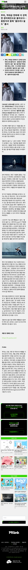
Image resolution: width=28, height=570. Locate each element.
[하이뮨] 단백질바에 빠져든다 (7, 488)
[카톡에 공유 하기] (7, 55)
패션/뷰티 (3, 12)
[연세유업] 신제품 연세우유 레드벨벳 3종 (6, 466)
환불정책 (24, 542)
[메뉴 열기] (25, 1)
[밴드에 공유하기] (15, 55)
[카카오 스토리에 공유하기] (10, 55)
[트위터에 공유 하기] (5, 55)
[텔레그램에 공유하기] (17, 55)
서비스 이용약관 (5, 542)
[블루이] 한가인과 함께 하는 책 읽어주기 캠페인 (20, 466)
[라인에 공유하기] (12, 55)
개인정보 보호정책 (15, 542)
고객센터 (15, 544)
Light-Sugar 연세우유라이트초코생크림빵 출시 (20, 450)
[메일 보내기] (20, 55)
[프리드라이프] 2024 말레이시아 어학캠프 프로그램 (20, 504)
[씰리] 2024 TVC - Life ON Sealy (7, 504)
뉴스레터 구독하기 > (14, 522)
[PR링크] (4, 1)
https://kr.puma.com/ (9, 338)
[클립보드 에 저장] (22, 55)
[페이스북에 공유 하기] (2, 55)
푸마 (2, 28)
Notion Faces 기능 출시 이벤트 (7, 450)
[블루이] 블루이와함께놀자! (20, 491)
